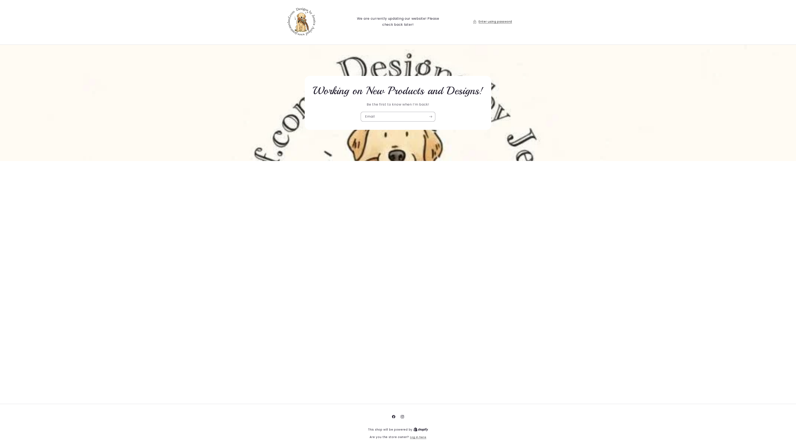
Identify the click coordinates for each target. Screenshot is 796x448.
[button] (492, 21)
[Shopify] (421, 430)
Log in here (418, 437)
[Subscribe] (430, 117)
